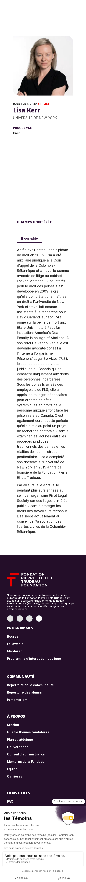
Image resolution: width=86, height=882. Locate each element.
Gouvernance (18, 747)
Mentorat (14, 651)
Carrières (14, 776)
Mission (13, 725)
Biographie (29, 238)
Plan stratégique (20, 740)
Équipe (12, 769)
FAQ (10, 801)
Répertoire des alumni (24, 692)
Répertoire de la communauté (30, 685)
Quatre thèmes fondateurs (28, 732)
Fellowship (15, 644)
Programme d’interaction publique (34, 659)
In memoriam (17, 700)
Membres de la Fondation (27, 762)
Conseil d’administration (26, 754)
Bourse (12, 636)
